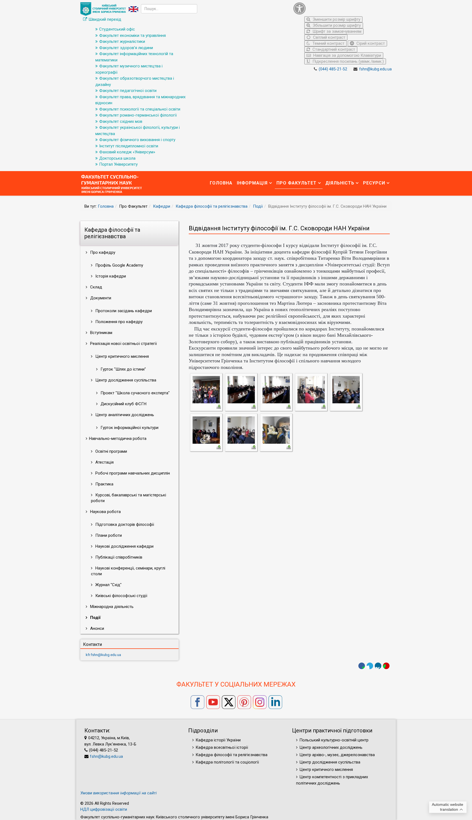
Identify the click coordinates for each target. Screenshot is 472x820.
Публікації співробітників (118, 557)
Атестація (104, 462)
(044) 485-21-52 (333, 69)
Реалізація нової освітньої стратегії (123, 343)
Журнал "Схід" (108, 584)
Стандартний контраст (333, 49)
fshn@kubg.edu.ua (375, 69)
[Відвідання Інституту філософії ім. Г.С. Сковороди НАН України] (206, 389)
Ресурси (374, 183)
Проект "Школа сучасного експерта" (134, 392)
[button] (341, 8)
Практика (103, 484)
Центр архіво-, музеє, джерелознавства (337, 754)
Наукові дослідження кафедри (124, 546)
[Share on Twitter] (370, 666)
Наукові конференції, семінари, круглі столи (128, 571)
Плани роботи (108, 535)
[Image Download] (218, 406)
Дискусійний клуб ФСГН (122, 403)
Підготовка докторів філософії (124, 524)
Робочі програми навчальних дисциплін (132, 473)
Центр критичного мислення (121, 356)
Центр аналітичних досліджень (124, 414)
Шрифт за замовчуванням (336, 31)
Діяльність (339, 183)
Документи (100, 298)
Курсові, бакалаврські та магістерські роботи (128, 498)
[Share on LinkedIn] (378, 666)
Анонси (96, 628)
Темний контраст (327, 43)
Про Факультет (296, 183)
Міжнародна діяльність (111, 606)
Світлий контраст (328, 37)
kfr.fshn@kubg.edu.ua (103, 654)
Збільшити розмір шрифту (336, 25)
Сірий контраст (370, 43)
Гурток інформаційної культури (128, 427)
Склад (95, 287)
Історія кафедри (110, 276)
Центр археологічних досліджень (330, 747)
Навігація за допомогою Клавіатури (346, 55)
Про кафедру (102, 252)
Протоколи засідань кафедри (123, 310)
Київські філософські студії (120, 595)
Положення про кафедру (118, 321)
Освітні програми (110, 451)
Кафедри (161, 206)
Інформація (252, 183)
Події (258, 206)
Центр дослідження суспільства (125, 380)
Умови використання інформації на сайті (118, 793)
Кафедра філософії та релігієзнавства (211, 206)
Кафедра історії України (218, 740)
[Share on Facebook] (361, 666)
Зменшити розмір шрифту (336, 19)
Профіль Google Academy (118, 265)
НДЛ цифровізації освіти (103, 809)
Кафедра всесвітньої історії (222, 747)
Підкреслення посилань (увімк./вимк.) (347, 61)
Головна (221, 183)
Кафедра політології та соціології (227, 762)
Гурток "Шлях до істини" (122, 369)
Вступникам (100, 332)
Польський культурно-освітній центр (333, 740)
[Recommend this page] (386, 666)
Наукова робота (105, 511)
